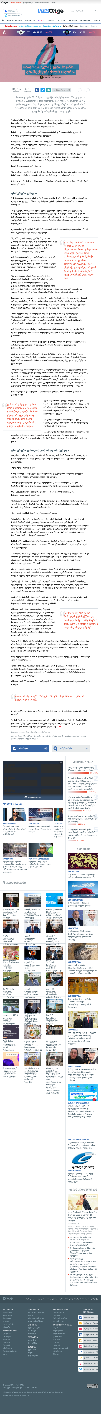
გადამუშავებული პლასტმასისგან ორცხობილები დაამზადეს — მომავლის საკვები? (33, 1062)
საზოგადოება (10, 1331)
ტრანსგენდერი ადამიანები (63, 736)
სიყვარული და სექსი (61, 1348)
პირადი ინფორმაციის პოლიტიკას (16, 1395)
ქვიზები (73, 21)
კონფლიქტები (8, 1324)
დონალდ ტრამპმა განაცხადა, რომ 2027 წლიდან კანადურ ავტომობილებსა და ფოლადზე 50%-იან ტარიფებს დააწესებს (11, 903)
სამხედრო (7, 1327)
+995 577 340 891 (30, 1388)
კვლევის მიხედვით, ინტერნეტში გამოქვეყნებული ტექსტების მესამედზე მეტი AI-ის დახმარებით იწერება (54, 983)
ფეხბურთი (32, 1350)
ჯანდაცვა (6, 1339)
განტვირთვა (28, 3)
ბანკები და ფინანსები (36, 1312)
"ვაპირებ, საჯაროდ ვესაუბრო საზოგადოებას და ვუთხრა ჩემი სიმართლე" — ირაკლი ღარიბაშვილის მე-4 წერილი (54, 956)
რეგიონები (7, 1345)
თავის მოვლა (58, 1321)
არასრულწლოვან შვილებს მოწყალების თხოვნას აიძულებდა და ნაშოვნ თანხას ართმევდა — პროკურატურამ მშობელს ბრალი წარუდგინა (84, 1280)
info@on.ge (17, 1388)
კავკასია (6, 1321)
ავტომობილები (59, 1334)
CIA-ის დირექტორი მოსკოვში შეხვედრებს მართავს (33, 930)
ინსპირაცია (57, 1351)
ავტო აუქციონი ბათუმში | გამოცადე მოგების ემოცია (83, 894)
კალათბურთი (33, 1355)
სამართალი (7, 1348)
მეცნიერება (32, 1334)
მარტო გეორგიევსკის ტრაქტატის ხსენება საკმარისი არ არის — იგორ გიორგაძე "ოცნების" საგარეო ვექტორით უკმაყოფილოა (11, 930)
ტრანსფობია (80, 736)
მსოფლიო (7, 1318)
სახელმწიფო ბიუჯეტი (36, 1318)
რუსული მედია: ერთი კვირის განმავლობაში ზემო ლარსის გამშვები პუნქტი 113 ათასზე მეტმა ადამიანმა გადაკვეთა (14, 858)
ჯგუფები (11, 11)
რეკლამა (41, 1299)
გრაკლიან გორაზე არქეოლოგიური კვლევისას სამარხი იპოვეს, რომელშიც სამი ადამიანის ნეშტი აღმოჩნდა (83, 959)
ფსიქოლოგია (58, 1312)
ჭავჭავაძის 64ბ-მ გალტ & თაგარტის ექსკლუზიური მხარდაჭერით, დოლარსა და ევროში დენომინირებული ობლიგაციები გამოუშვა (11, 1009)
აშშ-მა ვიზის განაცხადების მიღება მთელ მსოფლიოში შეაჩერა (40, 820)
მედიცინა (56, 1315)
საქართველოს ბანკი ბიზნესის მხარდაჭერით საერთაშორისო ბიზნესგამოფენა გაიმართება (83, 1135)
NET (41, 21)
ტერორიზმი (7, 1315)
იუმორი (56, 1342)
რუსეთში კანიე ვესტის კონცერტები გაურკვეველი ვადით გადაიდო (40, 855)
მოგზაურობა (58, 1331)
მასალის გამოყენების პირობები (77, 1299)
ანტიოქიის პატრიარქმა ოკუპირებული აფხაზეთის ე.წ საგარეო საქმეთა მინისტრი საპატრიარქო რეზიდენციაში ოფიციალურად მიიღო (54, 930)
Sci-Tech (32, 1325)
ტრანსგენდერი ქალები (21, 739)
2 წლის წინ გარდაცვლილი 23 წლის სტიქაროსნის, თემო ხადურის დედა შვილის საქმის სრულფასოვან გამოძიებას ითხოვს (83, 1065)
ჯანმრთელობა (61, 1310)
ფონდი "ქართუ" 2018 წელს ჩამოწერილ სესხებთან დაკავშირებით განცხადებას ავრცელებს (83, 1167)
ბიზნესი (30, 1315)
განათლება (7, 1336)
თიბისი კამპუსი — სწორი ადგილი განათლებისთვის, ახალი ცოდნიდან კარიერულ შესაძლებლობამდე (54, 903)
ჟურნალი (30, 21)
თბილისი (6, 1342)
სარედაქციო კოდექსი (55, 1299)
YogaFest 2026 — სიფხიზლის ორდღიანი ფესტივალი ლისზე (83, 866)
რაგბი (30, 1353)
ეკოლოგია (7, 1334)
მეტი (93, 26)
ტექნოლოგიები (34, 1328)
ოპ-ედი (61, 21)
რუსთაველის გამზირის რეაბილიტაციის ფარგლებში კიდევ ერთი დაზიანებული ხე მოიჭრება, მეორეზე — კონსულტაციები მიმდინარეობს (54, 1062)
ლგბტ (27, 736)
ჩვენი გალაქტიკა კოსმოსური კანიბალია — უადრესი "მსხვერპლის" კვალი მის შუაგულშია (82, 1252)
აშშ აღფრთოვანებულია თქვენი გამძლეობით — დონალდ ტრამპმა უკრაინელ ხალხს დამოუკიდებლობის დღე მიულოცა (83, 1028)
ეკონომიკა (33, 1310)
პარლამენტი (7, 1312)
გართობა (56, 1339)
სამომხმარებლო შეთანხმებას (49, 1392)
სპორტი (32, 1347)
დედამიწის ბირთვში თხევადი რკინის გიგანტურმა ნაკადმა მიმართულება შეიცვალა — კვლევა (33, 956)
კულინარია (57, 1336)
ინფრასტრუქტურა (10, 1351)
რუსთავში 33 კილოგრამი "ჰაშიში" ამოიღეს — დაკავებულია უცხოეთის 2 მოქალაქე (83, 993)
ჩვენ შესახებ (30, 1299)
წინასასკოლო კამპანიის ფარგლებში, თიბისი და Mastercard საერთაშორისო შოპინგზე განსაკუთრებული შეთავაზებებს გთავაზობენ (83, 1101)
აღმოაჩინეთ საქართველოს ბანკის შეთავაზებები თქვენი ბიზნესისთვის (11, 1036)
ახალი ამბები (16, 3)
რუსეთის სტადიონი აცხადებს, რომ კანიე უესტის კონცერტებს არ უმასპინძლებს (14, 821)
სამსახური (57, 1345)
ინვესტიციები (14, 16)
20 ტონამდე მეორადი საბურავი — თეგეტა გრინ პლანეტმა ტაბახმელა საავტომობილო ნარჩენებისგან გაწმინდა (11, 983)
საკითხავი (85, 21)
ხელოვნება (32, 1340)
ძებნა (53, 3)
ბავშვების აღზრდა (60, 1318)
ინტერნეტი (32, 1331)
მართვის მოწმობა (42, 3)
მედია (5, 1354)
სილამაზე (56, 1328)
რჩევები (56, 1354)
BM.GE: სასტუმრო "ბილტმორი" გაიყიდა (54, 1009)
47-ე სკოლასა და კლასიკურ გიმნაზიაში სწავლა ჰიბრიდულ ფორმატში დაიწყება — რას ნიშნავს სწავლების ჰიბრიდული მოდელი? (33, 903)
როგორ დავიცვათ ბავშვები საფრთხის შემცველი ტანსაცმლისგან (11, 956)
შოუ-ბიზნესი (32, 1343)
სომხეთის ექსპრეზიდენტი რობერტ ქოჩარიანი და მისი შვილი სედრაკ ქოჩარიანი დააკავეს (83, 925)
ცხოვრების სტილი (62, 1325)
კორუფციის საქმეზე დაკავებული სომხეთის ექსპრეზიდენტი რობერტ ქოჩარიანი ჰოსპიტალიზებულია (33, 1009)
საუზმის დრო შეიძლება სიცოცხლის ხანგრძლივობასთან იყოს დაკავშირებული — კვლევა (33, 1036)
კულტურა (33, 1337)
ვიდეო (50, 21)
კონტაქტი (94, 1299)
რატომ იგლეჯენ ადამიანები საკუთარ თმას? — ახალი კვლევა (11, 1062)
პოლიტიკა (84, 26)
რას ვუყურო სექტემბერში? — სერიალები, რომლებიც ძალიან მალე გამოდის (54, 1036)
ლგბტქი (35, 739)
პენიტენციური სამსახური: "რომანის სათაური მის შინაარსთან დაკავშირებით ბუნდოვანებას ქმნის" (81, 1241)
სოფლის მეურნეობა (35, 1321)
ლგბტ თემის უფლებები (41, 736)
